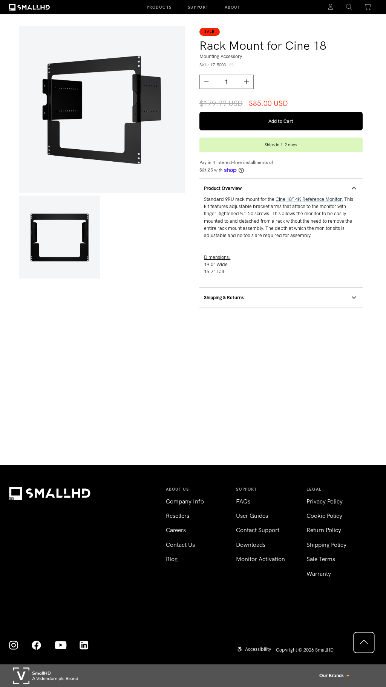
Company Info (185, 501)
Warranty (318, 573)
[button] (349, 7)
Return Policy (323, 530)
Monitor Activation (260, 559)
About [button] (232, 7)
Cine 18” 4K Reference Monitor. (309, 199)
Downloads (250, 544)
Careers (176, 530)
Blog (172, 559)
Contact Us (180, 544)
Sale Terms (320, 559)
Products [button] (159, 7)
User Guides (252, 515)
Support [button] (198, 7)
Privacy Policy (324, 501)
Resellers (177, 515)
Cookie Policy (324, 515)
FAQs (243, 501)
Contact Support (257, 530)
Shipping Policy (326, 544)
